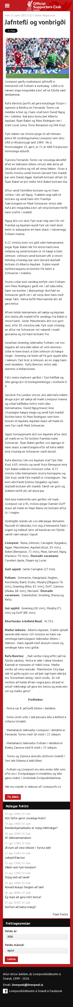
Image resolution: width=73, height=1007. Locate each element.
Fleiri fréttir (60, 914)
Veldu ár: (11, 931)
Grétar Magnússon (45, 15)
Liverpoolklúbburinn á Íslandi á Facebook (35, 991)
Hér (7, 786)
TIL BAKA (12, 797)
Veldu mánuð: (14, 945)
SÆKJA (11, 959)
